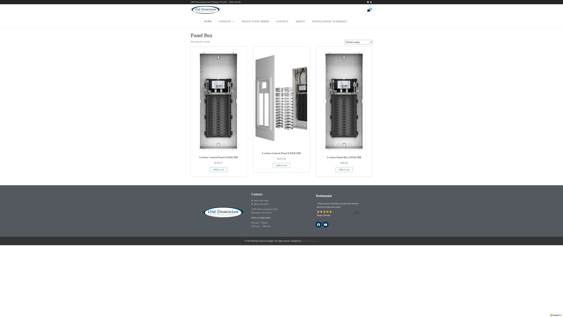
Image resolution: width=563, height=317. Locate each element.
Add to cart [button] (218, 169)
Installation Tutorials (329, 21)
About (300, 21)
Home (208, 21)
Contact (282, 21)
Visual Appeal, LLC (310, 241)
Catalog (225, 21)
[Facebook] (319, 224)
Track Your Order (255, 21)
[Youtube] (325, 224)
